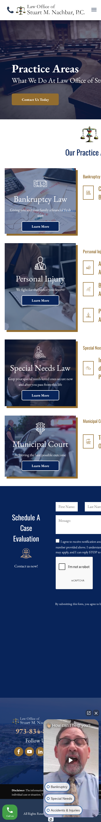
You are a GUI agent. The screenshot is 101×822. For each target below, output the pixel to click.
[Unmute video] (71, 760)
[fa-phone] (10, 14)
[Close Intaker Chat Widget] (96, 713)
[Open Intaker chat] (51, 819)
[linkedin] (40, 752)
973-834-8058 (36, 731)
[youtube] (29, 752)
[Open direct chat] (88, 713)
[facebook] (18, 752)
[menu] (94, 9)
